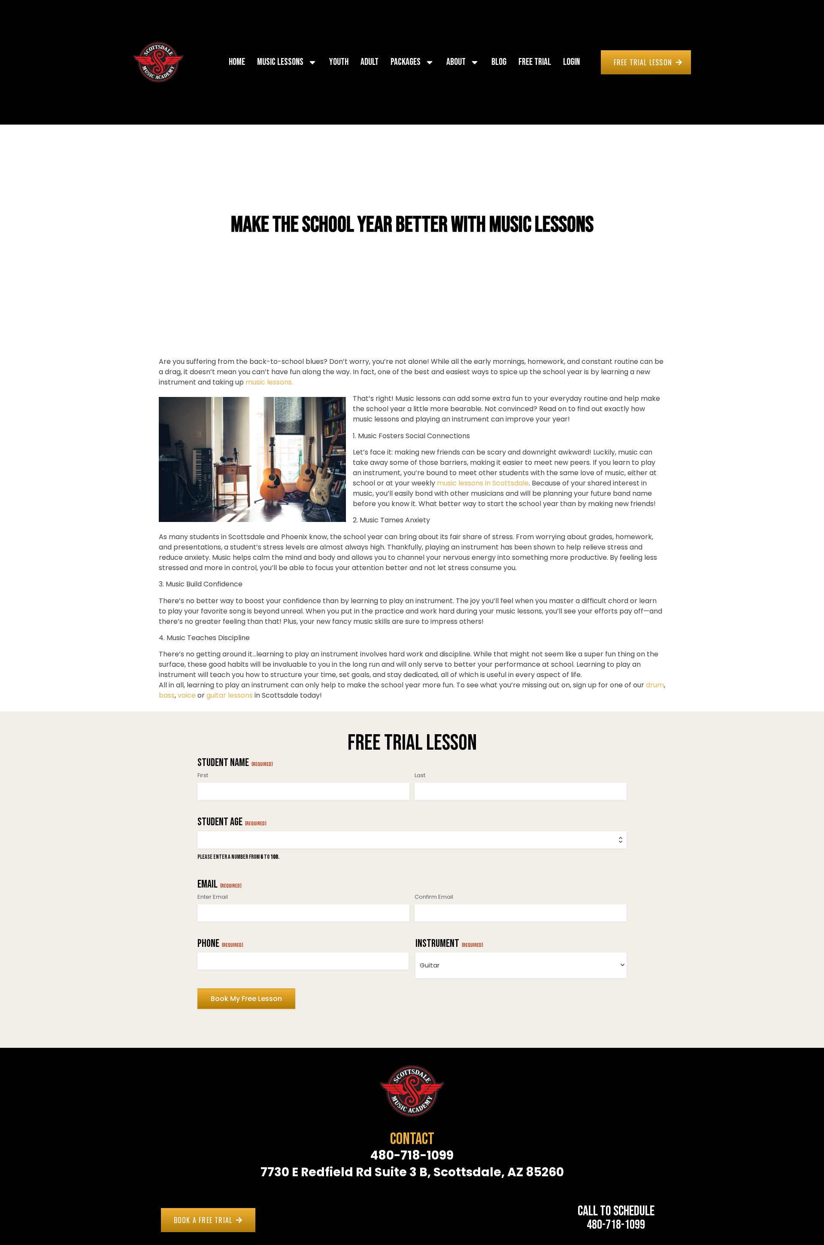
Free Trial (534, 62)
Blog (498, 62)
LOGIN (571, 62)
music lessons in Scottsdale (483, 483)
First (202, 775)
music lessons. (269, 382)
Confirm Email (434, 897)
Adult (369, 62)
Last (420, 775)
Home (237, 62)
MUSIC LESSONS (280, 62)
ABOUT (456, 62)
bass (167, 695)
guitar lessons (229, 695)
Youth (338, 62)
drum (655, 685)
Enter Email (212, 897)
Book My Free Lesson (246, 999)
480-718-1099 (616, 1225)
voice (187, 695)
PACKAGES (406, 62)
